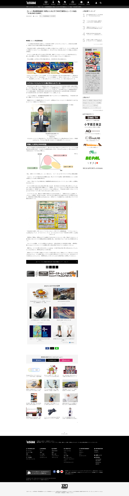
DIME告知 (96, 450)
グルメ (65, 452)
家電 (27, 454)
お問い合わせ (95, 470)
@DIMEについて (68, 470)
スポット (81, 450)
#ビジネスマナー (92, 102)
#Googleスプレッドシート (88, 107)
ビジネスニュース (43, 457)
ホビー (80, 454)
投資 (53, 452)
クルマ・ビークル (67, 450)
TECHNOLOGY (31, 448)
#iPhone (95, 105)
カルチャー (81, 452)
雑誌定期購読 (73, 472)
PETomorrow (98, 462)
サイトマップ (74, 470)
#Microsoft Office (97, 100)
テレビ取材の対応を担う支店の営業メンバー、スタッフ (52, 262)
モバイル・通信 (29, 452)
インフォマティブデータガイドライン (85, 470)
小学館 (69, 472)
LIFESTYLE (68, 448)
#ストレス (98, 107)
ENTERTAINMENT (85, 448)
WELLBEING (98, 460)
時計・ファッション (68, 457)
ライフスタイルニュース (68, 462)
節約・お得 (54, 454)
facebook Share (47, 348)
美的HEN (97, 463)
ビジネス (32, 7)
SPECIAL (98, 457)
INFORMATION (99, 448)
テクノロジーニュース (30, 458)
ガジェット (28, 455)
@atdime (39, 360)
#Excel (84, 100)
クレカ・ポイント (55, 455)
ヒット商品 (37, 7)
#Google (85, 102)
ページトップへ (64, 434)
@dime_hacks (67, 360)
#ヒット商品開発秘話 (44, 16)
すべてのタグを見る (97, 110)
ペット (65, 460)
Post (52, 348)
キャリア (41, 450)
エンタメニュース (82, 455)
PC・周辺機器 (29, 457)
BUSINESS (43, 448)
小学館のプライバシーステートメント (84, 472)
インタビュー (42, 455)
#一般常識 (90, 100)
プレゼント (96, 452)
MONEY (55, 448)
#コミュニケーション (87, 105)
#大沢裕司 (53, 16)
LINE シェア (57, 348)
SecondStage (98, 459)
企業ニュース (99, 455)
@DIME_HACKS (53, 360)
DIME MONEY (55, 450)
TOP (27, 7)
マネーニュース (55, 457)
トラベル (65, 454)
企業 (41, 452)
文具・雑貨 (66, 455)
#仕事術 (99, 102)
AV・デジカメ (29, 450)
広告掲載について (95, 472)
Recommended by (66, 342)
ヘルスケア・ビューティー (69, 458)
